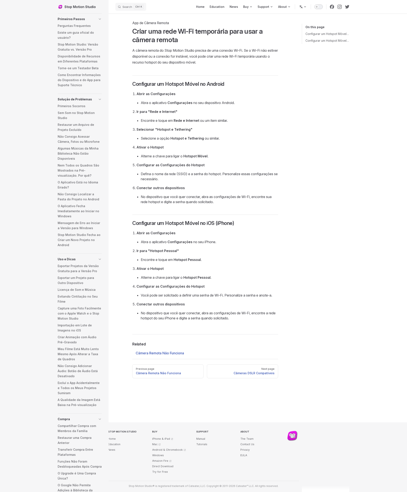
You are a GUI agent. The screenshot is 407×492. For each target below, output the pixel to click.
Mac (155, 444)
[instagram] (339, 7)
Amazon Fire (160, 460)
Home (112, 438)
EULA (243, 455)
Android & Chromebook (167, 449)
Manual (200, 438)
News (111, 449)
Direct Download (162, 466)
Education (114, 444)
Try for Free (160, 471)
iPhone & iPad (161, 438)
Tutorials (201, 444)
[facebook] (332, 7)
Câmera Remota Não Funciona (160, 353)
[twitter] (347, 7)
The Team (247, 438)
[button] (80, 19)
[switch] (318, 6)
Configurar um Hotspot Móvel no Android (327, 34)
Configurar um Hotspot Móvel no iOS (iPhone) (327, 40)
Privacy (245, 449)
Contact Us (247, 444)
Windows (158, 455)
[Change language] (303, 7)
